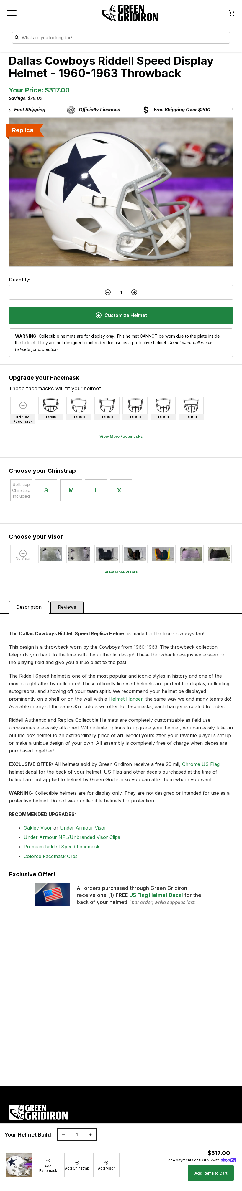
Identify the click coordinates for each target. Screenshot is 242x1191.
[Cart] (231, 12)
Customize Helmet (125, 315)
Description (29, 607)
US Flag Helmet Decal (156, 895)
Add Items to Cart (210, 1173)
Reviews (67, 607)
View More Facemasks (121, 436)
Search (224, 39)
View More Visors (121, 572)
